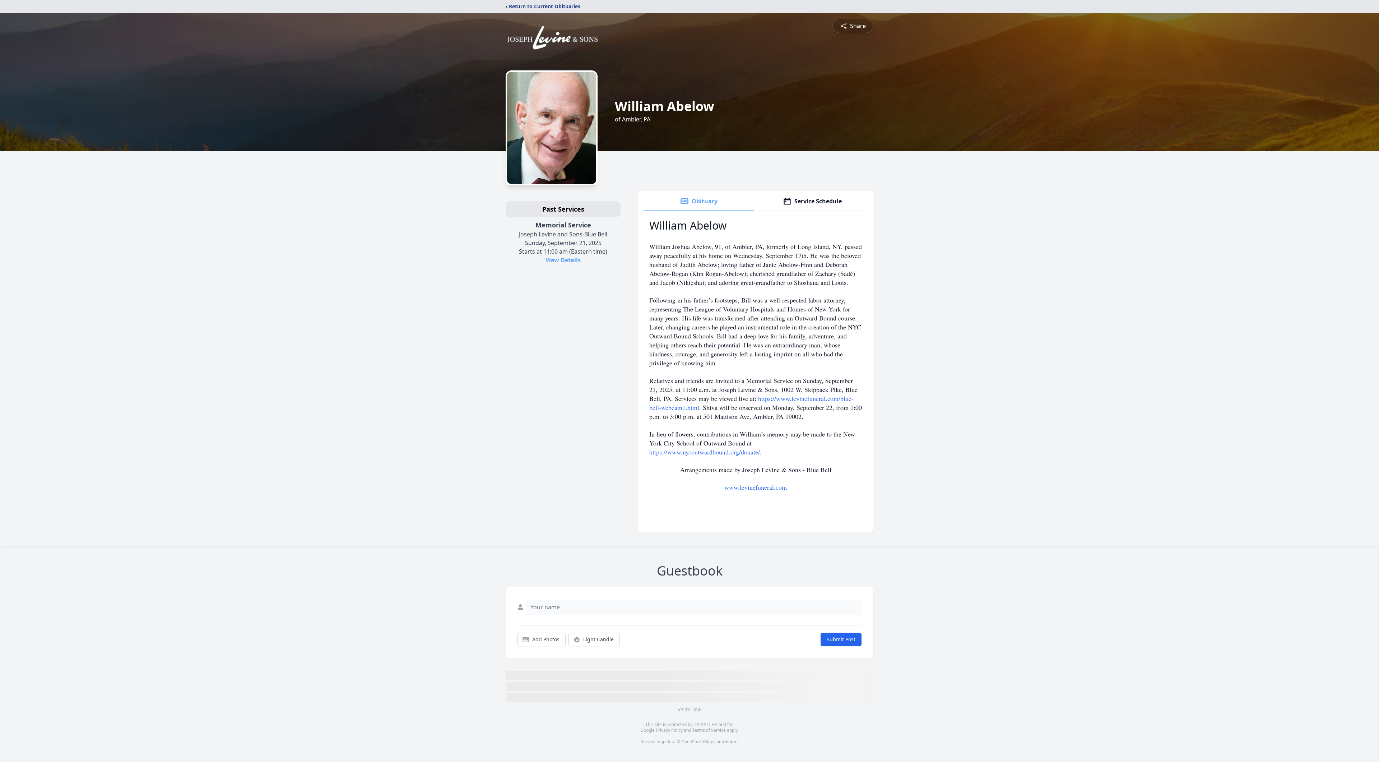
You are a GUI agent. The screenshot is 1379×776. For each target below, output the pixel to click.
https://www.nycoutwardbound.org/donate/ (704, 452)
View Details (563, 260)
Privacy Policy (669, 730)
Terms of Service (709, 730)
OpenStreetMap (697, 742)
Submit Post (841, 639)
